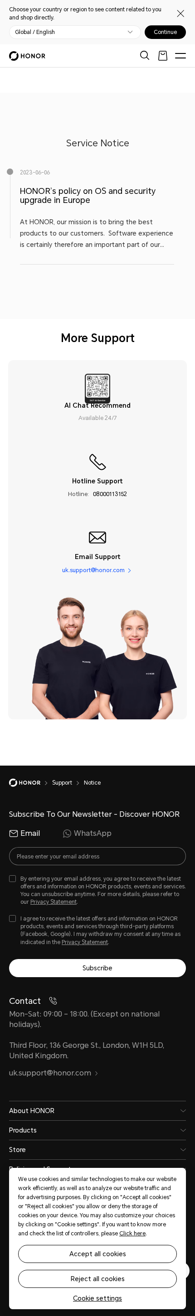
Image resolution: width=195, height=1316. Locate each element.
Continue (165, 32)
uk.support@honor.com (93, 570)
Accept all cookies (97, 1254)
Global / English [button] (35, 32)
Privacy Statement (53, 902)
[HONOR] (30, 782)
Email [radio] (30, 833)
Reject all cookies (98, 1278)
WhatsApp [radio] (93, 833)
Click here (132, 1233)
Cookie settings (97, 1298)
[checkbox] (97, 890)
